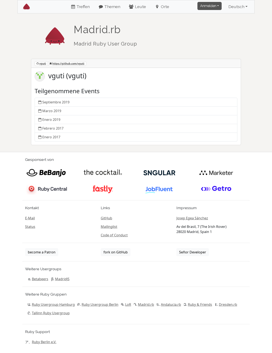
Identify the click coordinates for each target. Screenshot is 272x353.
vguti (42, 63)
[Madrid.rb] (54, 33)
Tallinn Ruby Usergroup (51, 313)
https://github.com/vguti (68, 63)
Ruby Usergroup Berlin (100, 304)
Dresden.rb (228, 304)
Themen (111, 6)
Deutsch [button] (236, 6)
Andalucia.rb (171, 304)
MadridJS (62, 279)
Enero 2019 (51, 119)
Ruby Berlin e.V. (44, 342)
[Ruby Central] (46, 189)
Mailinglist (109, 226)
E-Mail (30, 218)
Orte (164, 6)
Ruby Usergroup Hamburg (53, 304)
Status (30, 226)
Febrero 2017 (53, 128)
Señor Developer (192, 252)
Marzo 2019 (51, 111)
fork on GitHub (115, 252)
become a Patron (41, 252)
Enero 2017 (51, 137)
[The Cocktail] (103, 172)
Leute (140, 6)
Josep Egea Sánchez (192, 218)
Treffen (83, 6)
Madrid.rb (146, 304)
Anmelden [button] (208, 6)
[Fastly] (103, 189)
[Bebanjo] (46, 172)
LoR (128, 304)
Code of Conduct (114, 235)
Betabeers (40, 279)
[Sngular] (159, 172)
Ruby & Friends (200, 304)
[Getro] (216, 189)
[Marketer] (216, 172)
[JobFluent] (159, 189)
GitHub (106, 218)
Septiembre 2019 (55, 102)
